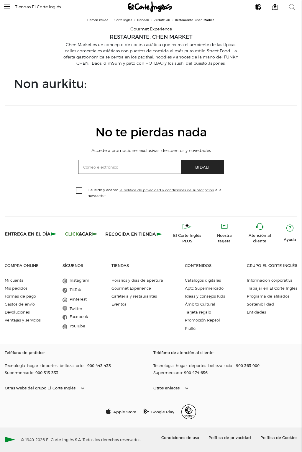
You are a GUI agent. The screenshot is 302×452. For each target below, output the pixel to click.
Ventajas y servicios (23, 320)
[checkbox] (79, 190)
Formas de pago (20, 296)
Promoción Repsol (202, 320)
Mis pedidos (16, 288)
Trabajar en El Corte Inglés (272, 288)
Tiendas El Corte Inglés (38, 6)
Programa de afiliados (268, 296)
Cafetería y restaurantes (134, 296)
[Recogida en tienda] (134, 233)
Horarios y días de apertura (137, 280)
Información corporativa (270, 280)
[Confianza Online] (188, 411)
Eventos (118, 304)
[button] (7, 6)
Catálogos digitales (203, 280)
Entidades (256, 312)
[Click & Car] (81, 233)
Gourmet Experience (131, 288)
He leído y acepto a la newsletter (154, 192)
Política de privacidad (230, 437)
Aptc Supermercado (204, 288)
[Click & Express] (31, 233)
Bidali (202, 167)
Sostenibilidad (260, 304)
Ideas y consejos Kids (205, 296)
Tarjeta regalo (198, 312)
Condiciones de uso (180, 437)
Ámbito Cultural (200, 304)
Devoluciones (17, 312)
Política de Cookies (278, 437)
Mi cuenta (14, 280)
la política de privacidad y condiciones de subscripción (166, 190)
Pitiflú (190, 328)
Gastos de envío (20, 304)
